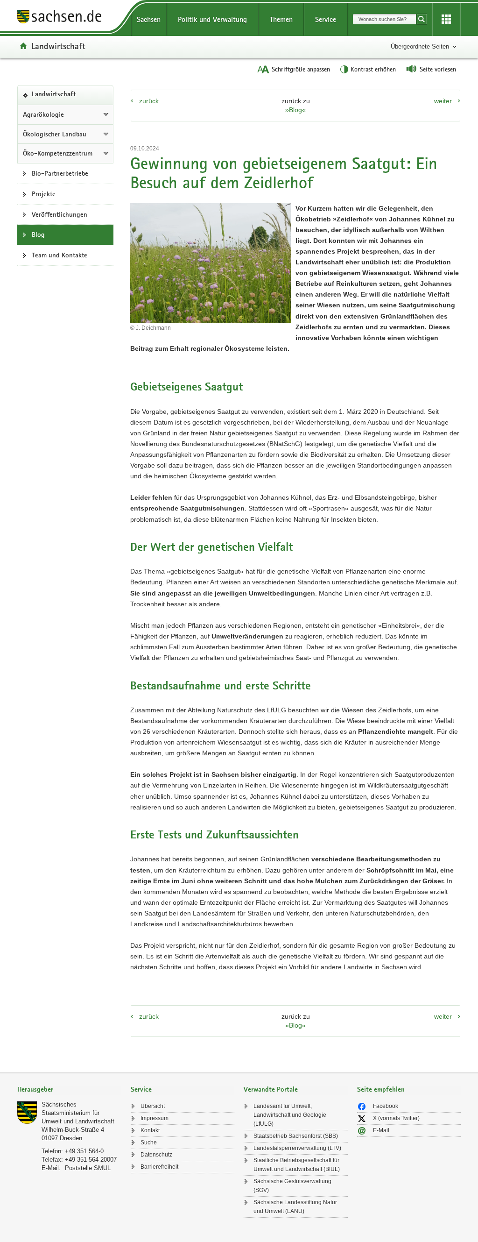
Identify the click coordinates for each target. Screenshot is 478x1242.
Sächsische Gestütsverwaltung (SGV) (292, 1185)
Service (325, 19)
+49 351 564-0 (84, 1151)
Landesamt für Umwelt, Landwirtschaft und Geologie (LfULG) (289, 1115)
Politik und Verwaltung (212, 19)
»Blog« (295, 110)
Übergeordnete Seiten (420, 46)
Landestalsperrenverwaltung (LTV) (297, 1148)
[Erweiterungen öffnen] (446, 19)
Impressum (155, 1118)
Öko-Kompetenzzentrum (57, 153)
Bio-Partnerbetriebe (60, 173)
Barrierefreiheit (159, 1167)
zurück (149, 101)
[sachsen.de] (69, 18)
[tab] (69, 1090)
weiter (443, 101)
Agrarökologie (43, 114)
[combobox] (384, 19)
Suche (149, 1142)
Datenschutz (156, 1154)
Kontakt (150, 1130)
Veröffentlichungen (59, 214)
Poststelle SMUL (88, 1167)
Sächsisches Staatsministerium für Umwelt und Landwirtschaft (78, 1113)
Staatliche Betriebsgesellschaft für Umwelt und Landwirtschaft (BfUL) (296, 1164)
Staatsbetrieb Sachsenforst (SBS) (295, 1136)
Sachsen (149, 19)
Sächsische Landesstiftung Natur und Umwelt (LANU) (295, 1206)
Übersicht (153, 1106)
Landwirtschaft (58, 45)
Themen (281, 19)
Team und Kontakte (59, 255)
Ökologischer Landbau (54, 134)
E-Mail (381, 1130)
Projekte (44, 194)
